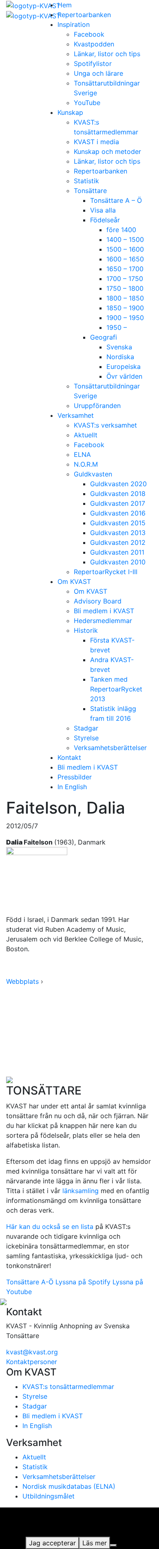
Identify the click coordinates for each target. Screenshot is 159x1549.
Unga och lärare (98, 73)
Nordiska (120, 357)
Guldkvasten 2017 (117, 503)
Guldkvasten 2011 (117, 552)
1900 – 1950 (125, 318)
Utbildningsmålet (48, 1496)
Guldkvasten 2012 (118, 542)
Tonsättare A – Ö (116, 200)
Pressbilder (74, 777)
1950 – (116, 327)
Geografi (103, 337)
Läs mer (94, 1543)
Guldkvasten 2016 (118, 513)
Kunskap (70, 112)
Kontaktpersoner (31, 1362)
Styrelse (86, 738)
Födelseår (105, 220)
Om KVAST (74, 581)
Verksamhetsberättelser (110, 748)
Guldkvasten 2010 (118, 562)
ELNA (82, 454)
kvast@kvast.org (32, 1352)
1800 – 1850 (125, 298)
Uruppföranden (97, 406)
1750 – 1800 (125, 288)
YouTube (87, 103)
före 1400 (121, 230)
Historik (86, 630)
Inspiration (73, 24)
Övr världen (124, 376)
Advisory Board (97, 601)
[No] (113, 1545)
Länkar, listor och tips (107, 54)
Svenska (119, 347)
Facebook (89, 34)
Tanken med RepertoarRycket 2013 (116, 689)
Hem (64, 5)
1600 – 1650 (125, 259)
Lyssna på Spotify (82, 1282)
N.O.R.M (86, 464)
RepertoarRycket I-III (105, 572)
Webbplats (22, 981)
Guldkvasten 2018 (118, 493)
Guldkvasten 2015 (118, 523)
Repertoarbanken (84, 15)
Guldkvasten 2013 (118, 533)
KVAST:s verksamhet (105, 425)
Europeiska (123, 366)
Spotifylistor (93, 63)
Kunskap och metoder (107, 151)
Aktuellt (85, 435)
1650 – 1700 (125, 269)
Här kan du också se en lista (49, 1226)
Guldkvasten (93, 474)
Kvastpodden (94, 44)
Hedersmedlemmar (103, 621)
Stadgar (86, 728)
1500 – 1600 (125, 249)
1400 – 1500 (125, 239)
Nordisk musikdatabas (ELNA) (68, 1486)
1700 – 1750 (124, 278)
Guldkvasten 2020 (118, 484)
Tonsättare (90, 190)
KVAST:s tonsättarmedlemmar (68, 1386)
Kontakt (69, 757)
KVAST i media (96, 142)
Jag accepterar (52, 1543)
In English (72, 787)
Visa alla (103, 210)
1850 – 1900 (125, 308)
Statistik (86, 181)
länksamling (80, 1191)
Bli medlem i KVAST (104, 611)
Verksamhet (75, 415)
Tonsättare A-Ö (29, 1282)
